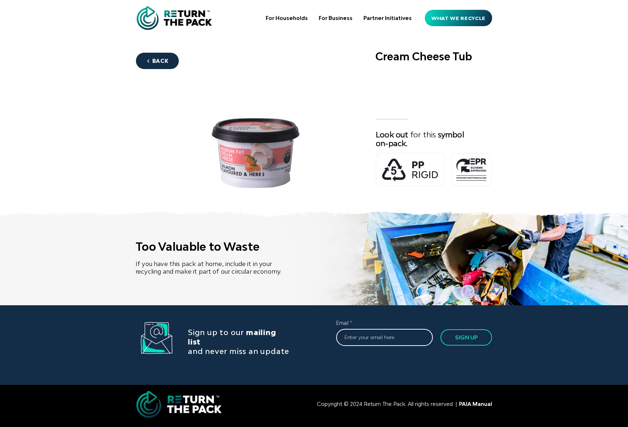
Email (342, 323)
